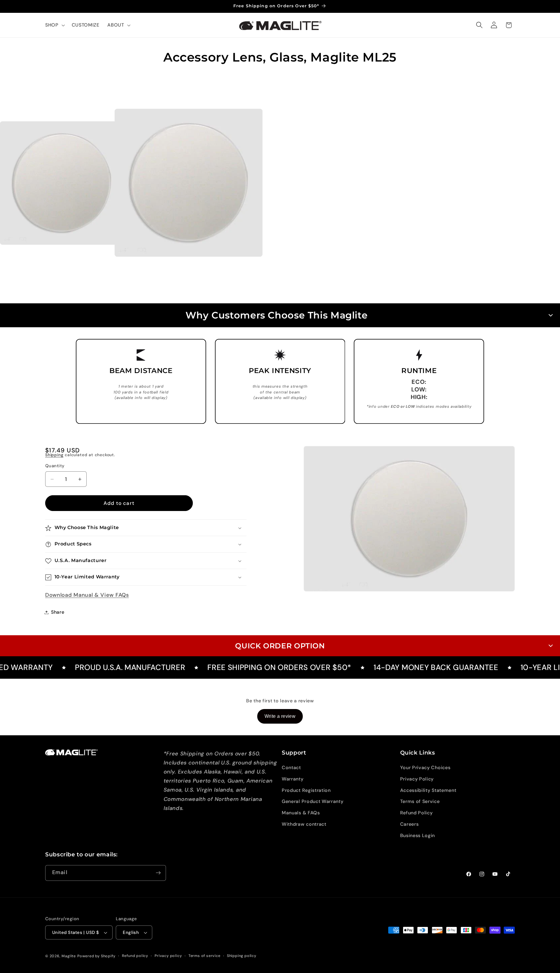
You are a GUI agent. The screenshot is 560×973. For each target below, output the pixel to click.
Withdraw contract (304, 824)
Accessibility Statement (428, 790)
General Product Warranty (313, 801)
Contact (291, 767)
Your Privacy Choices (425, 767)
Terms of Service (420, 801)
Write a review (280, 716)
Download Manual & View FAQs (87, 595)
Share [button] (57, 612)
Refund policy (135, 955)
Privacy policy (168, 955)
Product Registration (306, 790)
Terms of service (204, 955)
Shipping (54, 455)
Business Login (417, 835)
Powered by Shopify (96, 955)
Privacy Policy (417, 779)
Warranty (293, 779)
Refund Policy (416, 813)
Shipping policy (241, 955)
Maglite (69, 955)
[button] (54, 25)
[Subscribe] (158, 873)
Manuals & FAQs (301, 813)
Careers (409, 824)
